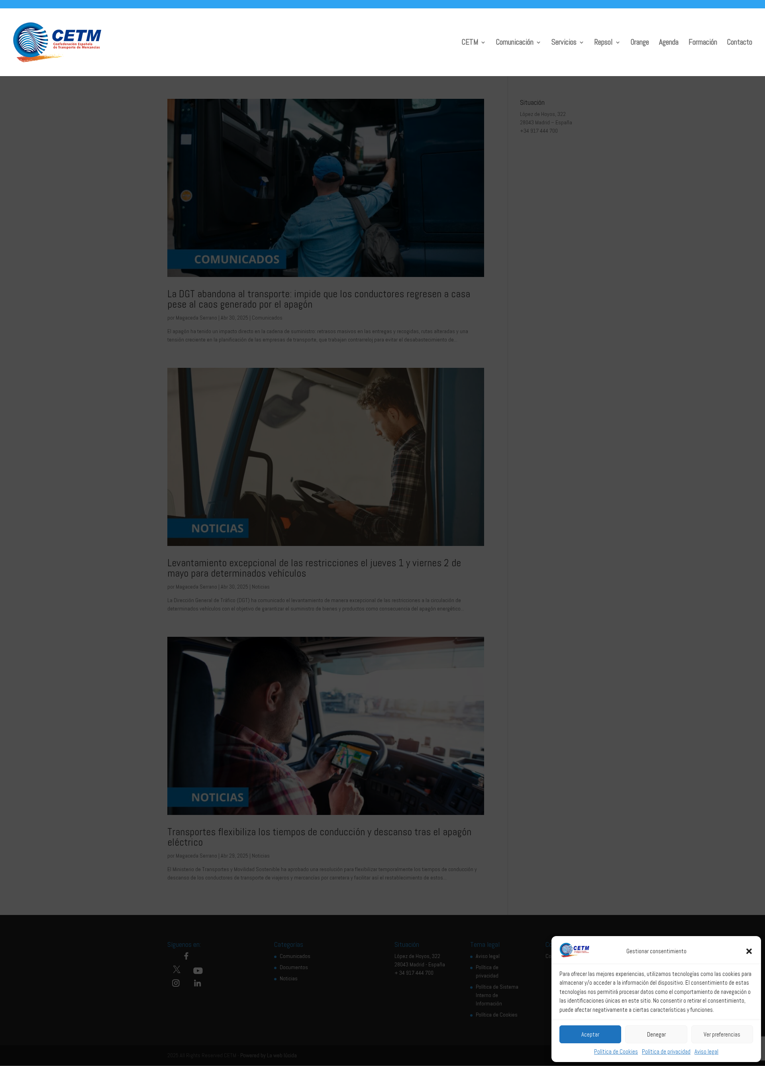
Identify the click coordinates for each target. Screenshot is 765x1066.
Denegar (656, 1034)
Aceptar (590, 1034)
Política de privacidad (666, 1051)
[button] (749, 951)
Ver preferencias (722, 1034)
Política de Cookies (616, 1051)
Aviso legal (706, 1051)
